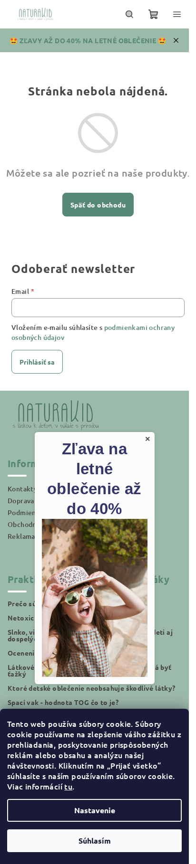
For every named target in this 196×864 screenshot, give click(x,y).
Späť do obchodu (98, 204)
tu (68, 786)
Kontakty (22, 488)
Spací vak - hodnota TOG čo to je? (63, 702)
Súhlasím (94, 840)
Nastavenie (94, 810)
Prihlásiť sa (37, 361)
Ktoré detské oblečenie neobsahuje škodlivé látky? (92, 688)
